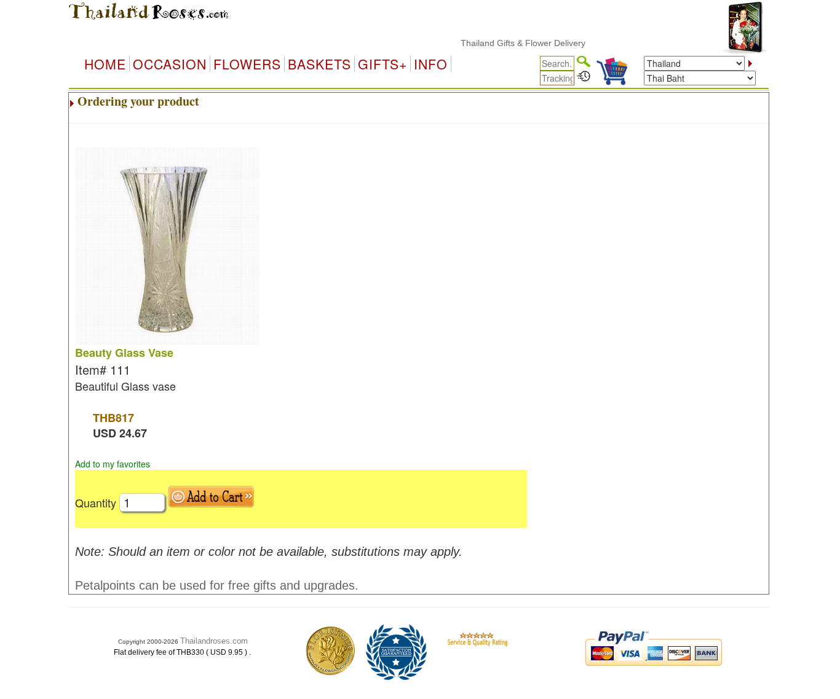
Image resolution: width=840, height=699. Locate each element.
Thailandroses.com (214, 641)
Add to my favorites (112, 464)
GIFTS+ (382, 64)
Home (105, 64)
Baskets (319, 64)
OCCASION (170, 64)
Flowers (247, 64)
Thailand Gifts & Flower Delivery (514, 43)
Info (431, 64)
